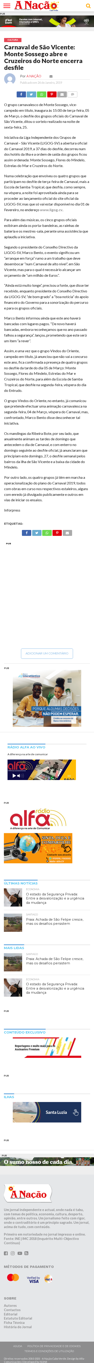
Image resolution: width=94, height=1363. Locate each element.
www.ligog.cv (51, 210)
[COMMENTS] (73, 93)
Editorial (10, 1314)
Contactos (12, 1310)
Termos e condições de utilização (49, 1351)
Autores (10, 1305)
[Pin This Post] (52, 93)
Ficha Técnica (14, 1323)
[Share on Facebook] (21, 93)
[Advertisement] (47, 595)
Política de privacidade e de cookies (54, 1346)
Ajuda (17, 1346)
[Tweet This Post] (31, 93)
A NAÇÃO (33, 76)
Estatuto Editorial (18, 1318)
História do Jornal (18, 1327)
